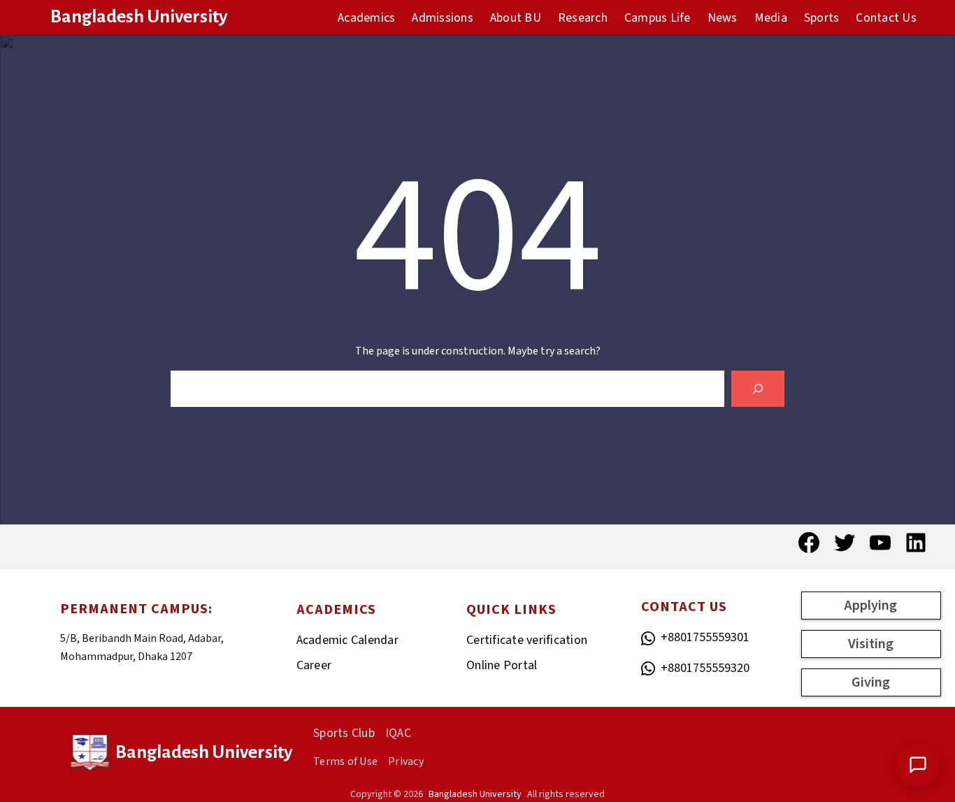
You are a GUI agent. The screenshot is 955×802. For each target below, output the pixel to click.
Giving (871, 682)
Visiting (870, 644)
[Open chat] (918, 765)
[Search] (757, 389)
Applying (871, 605)
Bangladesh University (139, 17)
